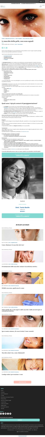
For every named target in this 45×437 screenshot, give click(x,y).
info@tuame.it (35, 429)
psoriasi (14, 112)
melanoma (13, 149)
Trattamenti (18, 38)
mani (10, 88)
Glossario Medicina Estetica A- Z (28, 3)
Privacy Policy (3, 398)
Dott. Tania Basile (19, 44)
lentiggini (36, 65)
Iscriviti (20, 420)
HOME (3, 38)
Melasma (6, 107)
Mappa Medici (3, 405)
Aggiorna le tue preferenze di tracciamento (22, 431)
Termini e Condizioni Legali (6, 400)
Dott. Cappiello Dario (13, 242)
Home (2, 390)
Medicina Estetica (9, 38)
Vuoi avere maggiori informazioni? (22, 154)
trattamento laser (25, 131)
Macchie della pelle (28, 38)
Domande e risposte (15, 3)
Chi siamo (3, 392)
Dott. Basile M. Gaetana (14, 285)
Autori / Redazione (4, 393)
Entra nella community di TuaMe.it (7, 397)
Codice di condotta (4, 403)
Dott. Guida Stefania (13, 264)
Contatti (2, 395)
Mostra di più (22, 382)
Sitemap (2, 408)
